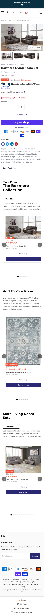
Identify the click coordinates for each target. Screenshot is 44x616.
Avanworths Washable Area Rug (19, 372)
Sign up (35, 556)
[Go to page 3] (22, 276)
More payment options (22, 128)
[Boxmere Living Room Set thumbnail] (6, 56)
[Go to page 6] (27, 399)
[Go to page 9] (27, 514)
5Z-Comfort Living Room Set (17, 479)
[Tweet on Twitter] (7, 144)
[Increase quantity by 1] (22, 107)
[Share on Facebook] (3, 144)
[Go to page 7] (23, 514)
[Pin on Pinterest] (16, 144)
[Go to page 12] (33, 514)
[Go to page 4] (24, 276)
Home (3, 20)
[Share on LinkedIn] (12, 144)
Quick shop (23, 254)
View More (10, 199)
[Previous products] (4, 245)
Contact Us (15, 579)
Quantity (4, 102)
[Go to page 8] (25, 514)
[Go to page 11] (31, 514)
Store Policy (35, 579)
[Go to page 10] (29, 514)
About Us (6, 579)
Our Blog (22, 587)
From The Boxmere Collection (12, 65)
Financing (25, 579)
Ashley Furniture (10, 72)
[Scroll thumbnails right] (41, 56)
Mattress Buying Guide (29, 582)
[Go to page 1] (18, 276)
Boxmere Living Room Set (16, 246)
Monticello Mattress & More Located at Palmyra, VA (20, 584)
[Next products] (40, 245)
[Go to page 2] (20, 276)
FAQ (17, 582)
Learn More (5, 88)
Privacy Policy (9, 582)
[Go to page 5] (26, 276)
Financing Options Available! (15, 98)
